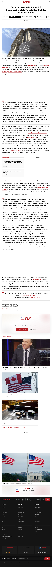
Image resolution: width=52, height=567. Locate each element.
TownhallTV (4, 519)
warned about (31, 65)
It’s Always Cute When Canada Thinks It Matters (14, 395)
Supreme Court (21, 521)
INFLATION (14, 310)
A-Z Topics (20, 504)
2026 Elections (20, 507)
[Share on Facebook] (40, 17)
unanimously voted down (25, 181)
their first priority (37, 279)
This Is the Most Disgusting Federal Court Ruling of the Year (16, 422)
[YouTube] (30, 499)
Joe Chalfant (5, 423)
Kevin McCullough (38, 512)
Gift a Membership (38, 529)
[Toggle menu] (2, 2)
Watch (3, 514)
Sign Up (47, 558)
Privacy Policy (10, 562)
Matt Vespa (5, 369)
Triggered (3, 529)
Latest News (4, 510)
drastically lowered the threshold (12, 71)
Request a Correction (22, 562)
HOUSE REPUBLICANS (6, 310)
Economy (20, 514)
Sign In (38, 499)
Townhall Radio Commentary (7, 536)
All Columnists (37, 521)
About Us (20, 527)
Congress (20, 510)
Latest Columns (4, 512)
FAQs (43, 499)
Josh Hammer (37, 519)
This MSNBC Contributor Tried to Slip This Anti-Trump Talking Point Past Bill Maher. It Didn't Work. (26, 368)
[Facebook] (28, 499)
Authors (3, 521)
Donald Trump (21, 512)
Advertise (20, 529)
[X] (22, 499)
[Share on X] (34, 17)
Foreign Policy (21, 516)
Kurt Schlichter (5, 396)
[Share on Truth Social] (37, 17)
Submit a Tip (20, 534)
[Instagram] (25, 499)
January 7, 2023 (35, 297)
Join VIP (47, 499)
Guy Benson (5, 16)
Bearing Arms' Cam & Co (6, 534)
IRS (19, 310)
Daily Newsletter (38, 531)
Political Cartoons (5, 516)
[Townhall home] (6, 499)
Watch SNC (37, 534)
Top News (3, 507)
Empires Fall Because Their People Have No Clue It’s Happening (17, 483)
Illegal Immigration (21, 519)
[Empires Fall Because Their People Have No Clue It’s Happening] (26, 467)
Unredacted (4, 531)
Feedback (16, 562)
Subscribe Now (32, 329)
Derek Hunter (37, 510)
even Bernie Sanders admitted (37, 133)
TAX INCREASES (24, 310)
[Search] (49, 1)
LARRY (3, 527)
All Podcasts (4, 538)
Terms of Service (4, 562)
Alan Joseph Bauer (38, 516)
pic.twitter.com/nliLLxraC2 (28, 295)
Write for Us (20, 536)
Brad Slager (37, 514)
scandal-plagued (32, 137)
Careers (19, 531)
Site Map (29, 562)
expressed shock (16, 150)
